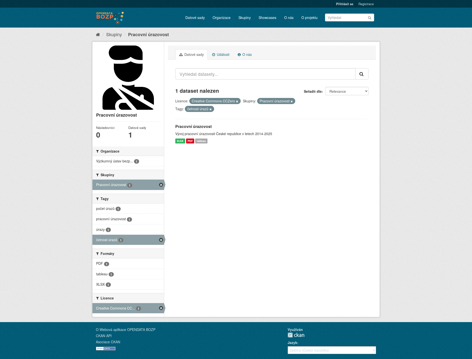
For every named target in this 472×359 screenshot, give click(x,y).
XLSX (180, 141)
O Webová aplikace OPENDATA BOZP (125, 329)
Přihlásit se (344, 3)
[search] (362, 73)
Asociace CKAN (108, 341)
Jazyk (292, 342)
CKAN (296, 335)
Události (222, 54)
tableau (201, 141)
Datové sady (195, 17)
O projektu (309, 17)
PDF (190, 141)
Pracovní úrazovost (148, 34)
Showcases (267, 17)
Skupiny (244, 17)
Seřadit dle (313, 91)
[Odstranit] (237, 101)
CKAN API (104, 335)
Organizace (222, 17)
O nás (289, 17)
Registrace (366, 3)
